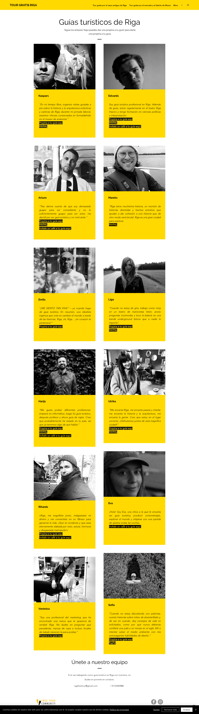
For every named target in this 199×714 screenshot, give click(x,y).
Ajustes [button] (156, 710)
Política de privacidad (119, 710)
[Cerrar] (195, 709)
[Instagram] (160, 702)
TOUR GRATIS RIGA (23, 5)
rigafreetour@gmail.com (86, 686)
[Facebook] (153, 702)
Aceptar (186, 710)
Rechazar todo (170, 710)
